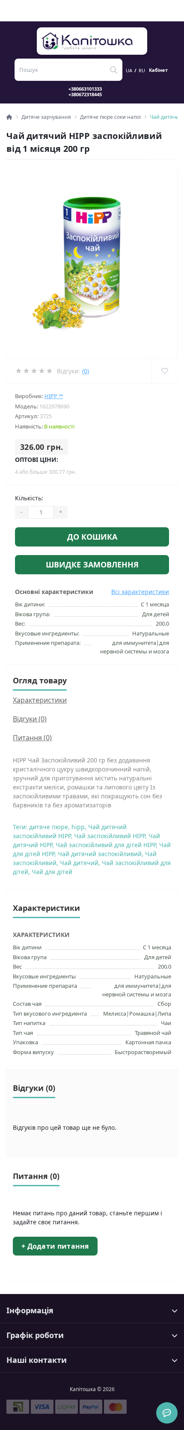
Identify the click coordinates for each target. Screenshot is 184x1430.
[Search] (113, 70)
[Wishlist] (164, 371)
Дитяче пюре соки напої (110, 117)
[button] (90, 92)
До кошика (92, 537)
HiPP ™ (54, 396)
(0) (85, 371)
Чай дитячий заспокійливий (100, 854)
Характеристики (40, 700)
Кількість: (29, 498)
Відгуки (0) (30, 719)
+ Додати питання (55, 1246)
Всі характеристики (140, 592)
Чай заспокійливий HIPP (109, 836)
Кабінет (158, 70)
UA (129, 70)
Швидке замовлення (92, 564)
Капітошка (92, 41)
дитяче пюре (48, 827)
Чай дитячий (79, 863)
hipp (78, 827)
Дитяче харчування (46, 117)
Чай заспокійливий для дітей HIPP (106, 845)
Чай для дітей (52, 872)
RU (142, 70)
